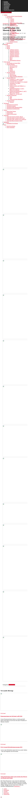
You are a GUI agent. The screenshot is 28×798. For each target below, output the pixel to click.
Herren (8, 47)
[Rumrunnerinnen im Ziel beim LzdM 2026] (14, 710)
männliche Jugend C (14, 51)
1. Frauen (12, 19)
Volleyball (6, 115)
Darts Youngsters (11, 127)
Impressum (6, 792)
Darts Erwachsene (11, 126)
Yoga (11, 96)
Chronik (5, 791)
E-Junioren (12, 36)
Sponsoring (6, 8)
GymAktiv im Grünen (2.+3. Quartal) (18, 82)
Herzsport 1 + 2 (13, 67)
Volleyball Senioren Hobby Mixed (15, 116)
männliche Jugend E (14, 56)
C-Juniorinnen (13, 32)
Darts (5, 124)
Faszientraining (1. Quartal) (16, 80)
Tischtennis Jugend (11, 106)
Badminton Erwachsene (12, 123)
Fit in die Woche (13, 65)
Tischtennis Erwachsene (12, 104)
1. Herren (12, 20)
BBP (11, 98)
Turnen (5, 110)
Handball (6, 44)
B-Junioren (12, 29)
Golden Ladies (13, 24)
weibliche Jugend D (14, 52)
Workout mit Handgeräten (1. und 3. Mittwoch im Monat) (18, 92)
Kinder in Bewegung (12, 114)
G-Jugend (12, 40)
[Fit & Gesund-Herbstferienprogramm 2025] (14, 741)
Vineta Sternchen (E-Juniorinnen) (17, 39)
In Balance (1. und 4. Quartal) (17, 79)
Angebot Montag (11, 64)
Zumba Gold (13, 84)
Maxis (11, 57)
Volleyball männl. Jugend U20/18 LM (15, 118)
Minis (11, 59)
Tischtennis (6, 103)
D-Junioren (12, 33)
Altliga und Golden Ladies (16, 23)
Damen (8, 45)
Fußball (5, 15)
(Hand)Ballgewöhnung (15, 60)
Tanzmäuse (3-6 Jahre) (15, 83)
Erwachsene (9, 17)
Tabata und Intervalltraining (16, 76)
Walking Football (14, 25)
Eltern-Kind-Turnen (11, 111)
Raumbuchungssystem (9, 9)
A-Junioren (12, 28)
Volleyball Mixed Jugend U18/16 (14, 120)
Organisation (7, 5)
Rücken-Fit (12, 71)
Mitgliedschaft (7, 4)
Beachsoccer (10, 43)
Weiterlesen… (17, 786)
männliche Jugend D (14, 53)
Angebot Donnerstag (11, 95)
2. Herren (12, 21)
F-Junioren (12, 37)
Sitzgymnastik (13, 75)
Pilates (11, 68)
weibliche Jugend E (14, 55)
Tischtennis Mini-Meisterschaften (14, 107)
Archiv (5, 788)
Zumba (11, 69)
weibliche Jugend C (14, 49)
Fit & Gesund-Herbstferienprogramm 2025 (11, 747)
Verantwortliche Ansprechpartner (14, 16)
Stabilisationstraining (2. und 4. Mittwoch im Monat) (17, 89)
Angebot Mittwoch (11, 78)
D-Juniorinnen (13, 35)
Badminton (6, 122)
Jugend (8, 27)
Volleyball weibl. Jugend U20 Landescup (16, 119)
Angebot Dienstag (11, 72)
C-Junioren (12, 31)
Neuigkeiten (6, 3)
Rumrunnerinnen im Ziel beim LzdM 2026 (11, 716)
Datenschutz (6, 794)
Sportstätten (6, 7)
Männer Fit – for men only (16, 94)
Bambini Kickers (14, 41)
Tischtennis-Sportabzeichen (13, 108)
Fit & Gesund (7, 61)
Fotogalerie (6, 790)
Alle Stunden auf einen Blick (13, 63)
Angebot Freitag (10, 100)
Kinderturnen (10, 112)
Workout (12, 102)
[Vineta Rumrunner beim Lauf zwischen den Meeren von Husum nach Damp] (14, 770)
